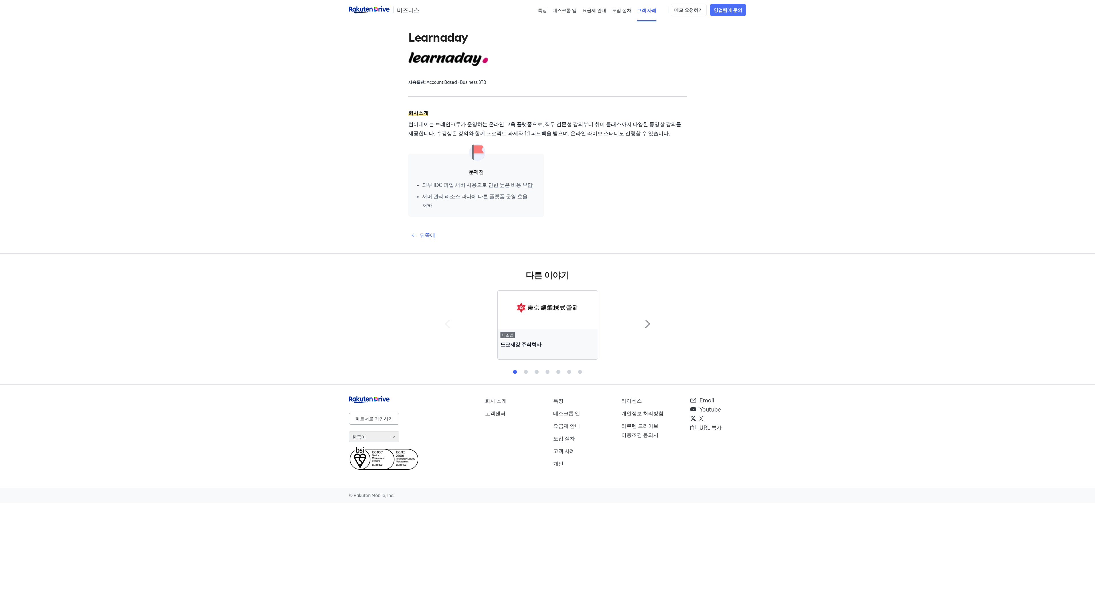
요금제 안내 (594, 10)
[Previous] (447, 325)
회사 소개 (496, 400)
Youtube (710, 409)
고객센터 (495, 413)
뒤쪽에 (427, 235)
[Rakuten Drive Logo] (411, 400)
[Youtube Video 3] (536, 371)
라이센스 (631, 400)
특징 (542, 10)
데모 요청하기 (688, 10)
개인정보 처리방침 (642, 413)
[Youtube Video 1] (515, 371)
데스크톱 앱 (565, 10)
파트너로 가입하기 (374, 418)
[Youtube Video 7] (580, 371)
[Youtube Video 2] (525, 371)
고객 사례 (646, 10)
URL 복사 (710, 427)
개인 (558, 463)
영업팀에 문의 (728, 10)
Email (706, 400)
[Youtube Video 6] (569, 371)
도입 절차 (621, 10)
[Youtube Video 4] (547, 371)
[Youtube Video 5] (558, 371)
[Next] (647, 325)
